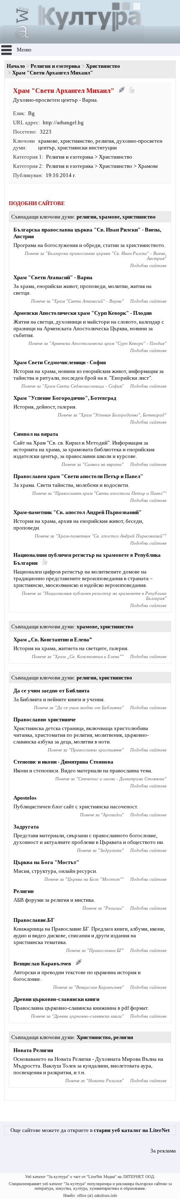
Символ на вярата (35, 434)
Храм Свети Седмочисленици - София (59, 362)
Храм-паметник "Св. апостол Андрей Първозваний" (77, 512)
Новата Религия (33, 1050)
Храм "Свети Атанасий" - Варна (53, 277)
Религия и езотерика (55, 66)
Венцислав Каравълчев (42, 963)
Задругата (26, 826)
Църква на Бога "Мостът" (46, 862)
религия (104, 141)
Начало (16, 66)
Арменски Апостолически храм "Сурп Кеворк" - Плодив (82, 313)
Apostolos (24, 798)
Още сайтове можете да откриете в (90, 1130)
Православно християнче (44, 719)
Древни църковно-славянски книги (56, 999)
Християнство (103, 66)
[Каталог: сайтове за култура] (73, 40)
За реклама (163, 1151)
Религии (23, 891)
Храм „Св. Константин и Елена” (52, 639)
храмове (48, 141)
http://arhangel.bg (63, 122)
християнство (76, 141)
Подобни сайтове (148, 265)
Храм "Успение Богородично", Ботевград (64, 398)
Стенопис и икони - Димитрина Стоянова (63, 762)
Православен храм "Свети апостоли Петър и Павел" (78, 476)
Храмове (148, 166)
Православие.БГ (33, 920)
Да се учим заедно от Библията (51, 690)
